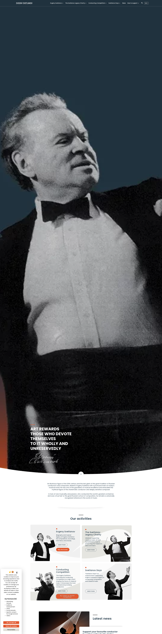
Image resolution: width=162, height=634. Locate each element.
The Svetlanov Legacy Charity (75, 3)
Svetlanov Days (114, 3)
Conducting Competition (96, 3)
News (124, 3)
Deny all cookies (11, 626)
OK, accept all (11, 623)
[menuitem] (146, 3)
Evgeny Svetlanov (56, 3)
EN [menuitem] (146, 3)
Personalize (11, 630)
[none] (146, 3)
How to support (132, 3)
